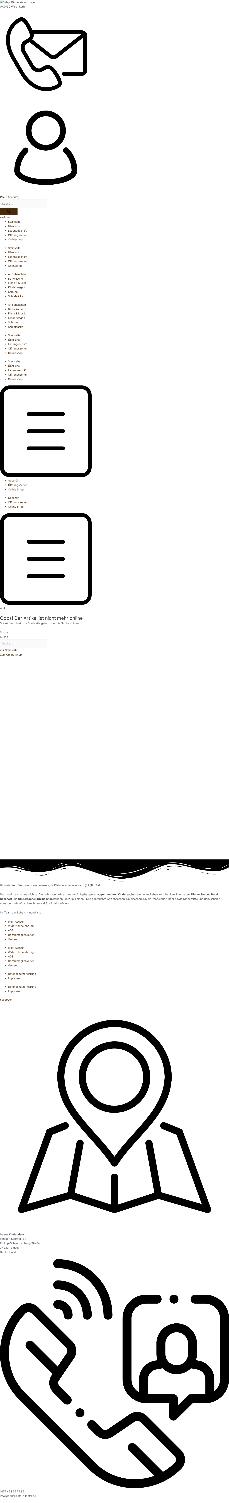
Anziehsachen (17, 274)
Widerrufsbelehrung (21, 926)
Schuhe (13, 292)
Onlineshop (15, 239)
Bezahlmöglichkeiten (21, 935)
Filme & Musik (17, 283)
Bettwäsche (15, 278)
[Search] (9, 211)
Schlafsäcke (15, 296)
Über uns (14, 226)
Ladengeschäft (17, 230)
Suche (4, 632)
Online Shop (16, 489)
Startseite (14, 221)
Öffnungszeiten (18, 235)
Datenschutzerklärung (22, 974)
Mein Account (16, 921)
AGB (10, 930)
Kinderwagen (16, 287)
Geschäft (13, 480)
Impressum (15, 978)
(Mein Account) (9, 197)
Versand (13, 939)
